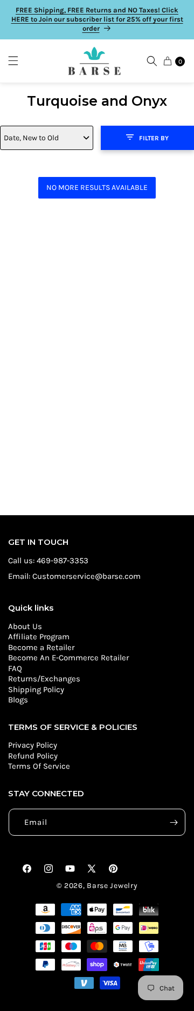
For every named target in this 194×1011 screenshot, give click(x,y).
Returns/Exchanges (44, 679)
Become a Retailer (41, 647)
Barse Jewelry (112, 885)
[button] (18, 61)
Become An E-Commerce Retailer (68, 657)
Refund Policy (33, 756)
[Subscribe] (173, 822)
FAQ (15, 668)
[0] (167, 61)
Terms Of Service (39, 766)
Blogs (18, 700)
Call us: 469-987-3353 (48, 560)
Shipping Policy (36, 689)
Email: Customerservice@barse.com (74, 576)
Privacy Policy (32, 745)
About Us (25, 626)
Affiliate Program (39, 636)
